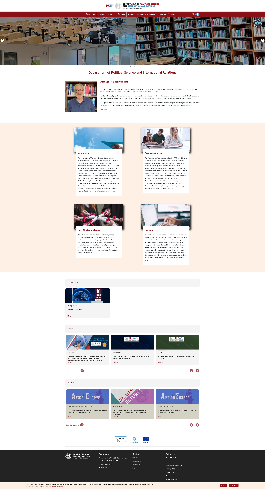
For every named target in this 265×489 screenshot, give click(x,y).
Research (111, 14)
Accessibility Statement (174, 465)
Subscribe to (66, 117)
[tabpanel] (132, 40)
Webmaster (136, 464)
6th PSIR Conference (74, 309)
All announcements (73, 371)
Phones (135, 457)
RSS (133, 468)
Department (90, 14)
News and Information (167, 14)
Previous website (172, 479)
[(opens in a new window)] (132, 342)
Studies (101, 14)
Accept (223, 485)
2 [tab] (134, 66)
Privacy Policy (170, 469)
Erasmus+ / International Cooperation (141, 14)
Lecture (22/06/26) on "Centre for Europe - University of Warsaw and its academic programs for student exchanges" (132, 412)
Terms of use (170, 476)
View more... (104, 109)
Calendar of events (72, 425)
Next (263, 40)
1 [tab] (131, 66)
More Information (57, 486)
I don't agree (234, 485)
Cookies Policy (171, 472)
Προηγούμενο (2, 40)
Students (121, 14)
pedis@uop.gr (105, 467)
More (69, 316)
